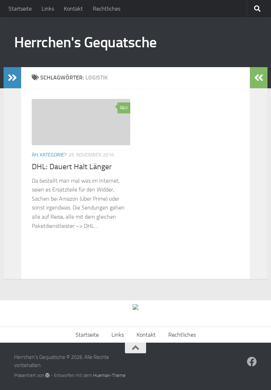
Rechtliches (106, 8)
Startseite (20, 8)
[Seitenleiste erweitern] (12, 77)
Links (48, 8)
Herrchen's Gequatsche (85, 42)
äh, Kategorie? (49, 155)
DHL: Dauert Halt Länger (72, 166)
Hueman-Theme (109, 375)
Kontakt (73, 8)
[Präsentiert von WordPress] (47, 375)
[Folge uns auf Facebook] (252, 362)
